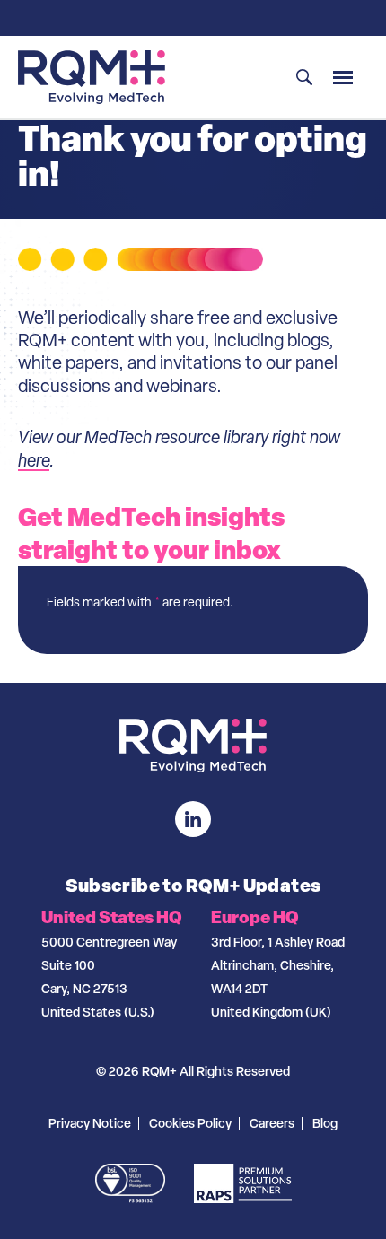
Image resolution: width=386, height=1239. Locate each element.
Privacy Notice (89, 1122)
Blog (325, 1122)
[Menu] (343, 77)
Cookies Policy (190, 1122)
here (33, 460)
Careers (272, 1122)
